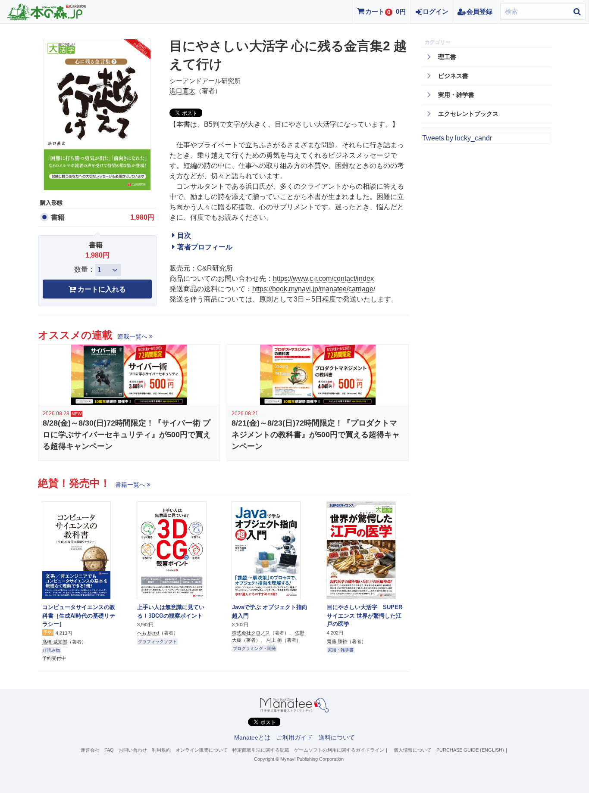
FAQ (109, 750)
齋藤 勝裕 (337, 641)
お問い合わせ (133, 750)
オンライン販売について (201, 750)
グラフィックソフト (157, 641)
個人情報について (413, 750)
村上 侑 (274, 640)
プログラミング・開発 (254, 648)
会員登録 (479, 11)
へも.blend (148, 632)
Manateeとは (252, 737)
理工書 (447, 56)
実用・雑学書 (341, 649)
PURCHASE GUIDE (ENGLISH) (470, 750)
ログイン (435, 11)
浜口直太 (182, 90)
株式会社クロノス (251, 632)
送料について (337, 737)
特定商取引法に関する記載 (260, 750)
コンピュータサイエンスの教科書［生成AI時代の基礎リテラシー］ (78, 615)
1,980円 (142, 217)
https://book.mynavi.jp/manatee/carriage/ (313, 288)
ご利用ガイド (294, 737)
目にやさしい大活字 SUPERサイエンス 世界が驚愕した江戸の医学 (364, 615)
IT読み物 (51, 650)
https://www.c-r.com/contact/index (323, 278)
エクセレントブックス (468, 113)
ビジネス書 (453, 75)
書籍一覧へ (130, 484)
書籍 (58, 217)
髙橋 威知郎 (54, 641)
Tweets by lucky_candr (457, 138)
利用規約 (161, 750)
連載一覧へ (132, 336)
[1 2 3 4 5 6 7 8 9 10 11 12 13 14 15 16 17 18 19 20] (108, 270)
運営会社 (90, 750)
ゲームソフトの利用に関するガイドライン (339, 750)
